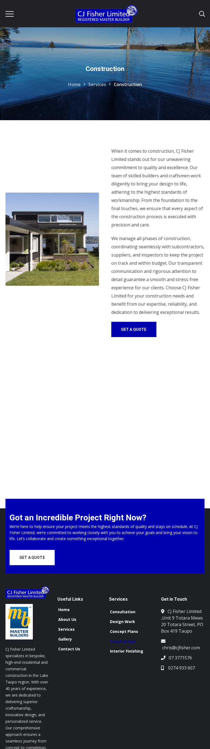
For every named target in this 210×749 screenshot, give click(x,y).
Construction (123, 641)
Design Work (122, 621)
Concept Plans (124, 631)
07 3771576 (180, 658)
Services (97, 84)
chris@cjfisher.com (181, 648)
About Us (67, 619)
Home (74, 84)
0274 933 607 (181, 668)
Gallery (65, 639)
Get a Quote (134, 329)
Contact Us (69, 648)
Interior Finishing (126, 651)
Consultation (122, 611)
